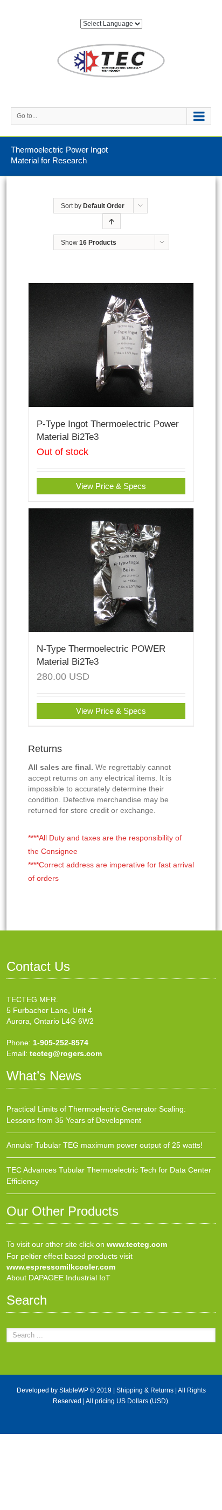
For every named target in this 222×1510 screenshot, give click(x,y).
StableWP (73, 1390)
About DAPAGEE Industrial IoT (58, 1277)
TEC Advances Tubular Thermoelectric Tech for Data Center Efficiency (108, 1175)
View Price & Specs (111, 486)
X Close (13, 1439)
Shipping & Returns (145, 1390)
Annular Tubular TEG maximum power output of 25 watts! (104, 1145)
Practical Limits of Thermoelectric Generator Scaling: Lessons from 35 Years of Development (96, 1115)
